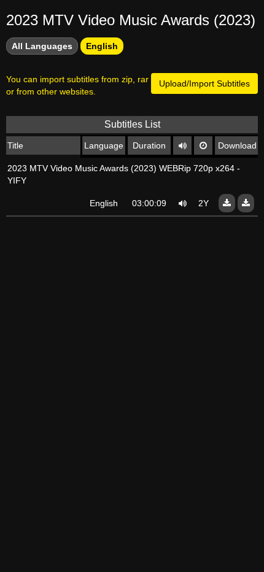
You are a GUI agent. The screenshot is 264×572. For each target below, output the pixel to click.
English (102, 46)
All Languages (42, 46)
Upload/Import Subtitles (204, 83)
